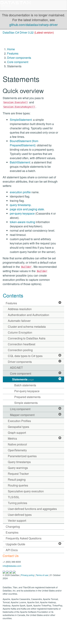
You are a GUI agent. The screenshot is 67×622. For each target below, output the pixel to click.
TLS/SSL (13, 497)
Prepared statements (27, 397)
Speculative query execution (26, 491)
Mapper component (22, 415)
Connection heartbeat (21, 344)
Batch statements (25, 385)
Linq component (20, 409)
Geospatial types (18, 427)
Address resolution (20, 309)
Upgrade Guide (15, 544)
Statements (23, 379)
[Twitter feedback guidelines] (11, 571)
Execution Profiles (19, 421)
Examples (12, 532)
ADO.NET (16, 368)
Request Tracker (18, 474)
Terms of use (42, 575)
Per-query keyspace (26, 391)
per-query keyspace (22, 213)
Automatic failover (19, 321)
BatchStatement (20, 162)
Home (11, 49)
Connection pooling (20, 350)
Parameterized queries (22, 456)
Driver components (19, 58)
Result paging (17, 479)
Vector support (17, 520)
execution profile (20, 192)
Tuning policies (17, 503)
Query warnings (18, 468)
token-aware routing (22, 222)
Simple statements (26, 403)
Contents (13, 295)
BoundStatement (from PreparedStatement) (24, 143)
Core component (17, 62)
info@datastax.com (12, 565)
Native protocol (17, 444)
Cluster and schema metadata (27, 326)
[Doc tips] (7, 571)
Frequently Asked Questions (23, 538)
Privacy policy (27, 575)
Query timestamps (19, 462)
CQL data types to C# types (25, 356)
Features (12, 53)
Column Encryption (20, 332)
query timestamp (20, 205)
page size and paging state (27, 209)
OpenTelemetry (17, 450)
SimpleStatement (21, 120)
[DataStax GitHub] (14, 571)
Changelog (13, 526)
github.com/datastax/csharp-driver (33, 24)
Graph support (17, 433)
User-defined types (20, 515)
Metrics (12, 438)
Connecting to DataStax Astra (26, 338)
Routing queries (18, 485)
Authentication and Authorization (28, 315)
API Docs (12, 550)
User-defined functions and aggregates (32, 509)
